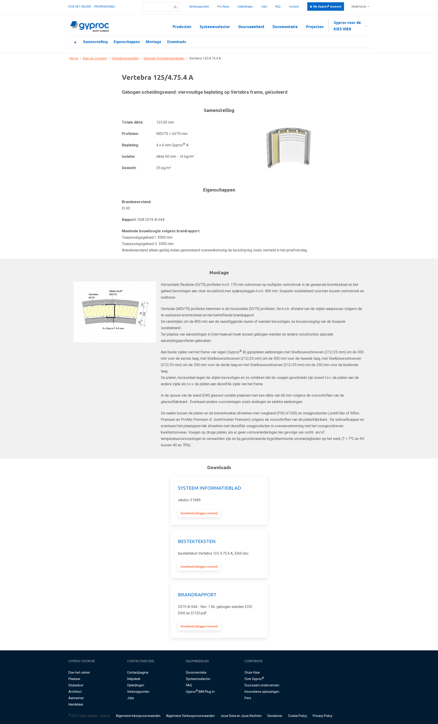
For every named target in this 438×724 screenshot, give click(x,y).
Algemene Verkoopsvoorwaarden (190, 716)
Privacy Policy (322, 716)
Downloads (176, 42)
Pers (248, 698)
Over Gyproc (254, 679)
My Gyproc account (327, 6)
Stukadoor (75, 685)
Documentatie (285, 27)
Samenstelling (95, 42)
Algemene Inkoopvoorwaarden (138, 716)
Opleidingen (245, 6)
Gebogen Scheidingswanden (164, 58)
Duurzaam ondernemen (262, 685)
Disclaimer (274, 716)
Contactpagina (137, 672)
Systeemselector (215, 27)
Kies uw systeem (95, 58)
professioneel (104, 6)
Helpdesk (133, 679)
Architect (75, 691)
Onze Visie (252, 672)
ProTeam (223, 6)
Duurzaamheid (251, 27)
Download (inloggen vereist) (199, 513)
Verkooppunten (199, 6)
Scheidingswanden (125, 58)
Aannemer (76, 698)
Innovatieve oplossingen (262, 691)
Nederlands (359, 6)
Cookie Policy (297, 716)
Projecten (314, 27)
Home (74, 58)
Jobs (264, 6)
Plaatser (74, 679)
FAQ (278, 6)
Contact (294, 6)
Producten (182, 27)
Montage (153, 42)
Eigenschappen (127, 42)
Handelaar (75, 704)
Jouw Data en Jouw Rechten (241, 716)
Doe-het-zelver (79, 6)
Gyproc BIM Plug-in (200, 691)
